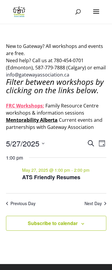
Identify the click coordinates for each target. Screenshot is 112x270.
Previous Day (23, 203)
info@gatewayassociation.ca (38, 74)
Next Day (93, 203)
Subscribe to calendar (53, 223)
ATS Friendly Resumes (51, 177)
